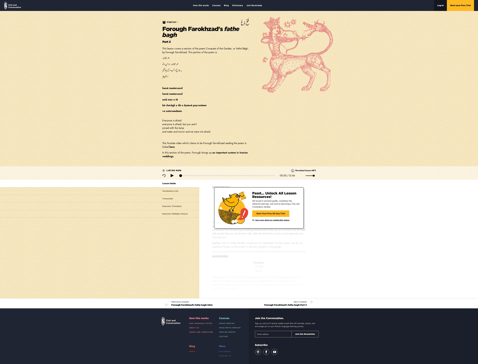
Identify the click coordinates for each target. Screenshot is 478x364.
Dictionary (237, 5)
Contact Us (225, 356)
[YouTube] (274, 352)
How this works (201, 5)
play (172, 175)
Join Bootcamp (254, 5)
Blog (226, 5)
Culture (223, 336)
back (164, 175)
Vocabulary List (170, 191)
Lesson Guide (169, 183)
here (172, 147)
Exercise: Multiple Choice (175, 214)
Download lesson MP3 (305, 170)
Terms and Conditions (201, 332)
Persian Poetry (227, 332)
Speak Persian (226, 323)
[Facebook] (266, 352)
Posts (192, 351)
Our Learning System (200, 323)
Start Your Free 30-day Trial (270, 213)
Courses (216, 5)
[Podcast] (258, 352)
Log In (440, 5)
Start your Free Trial (460, 5)
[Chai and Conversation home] (12, 5)
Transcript (167, 198)
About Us (194, 328)
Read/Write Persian (230, 328)
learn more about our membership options (272, 220)
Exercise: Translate (172, 206)
